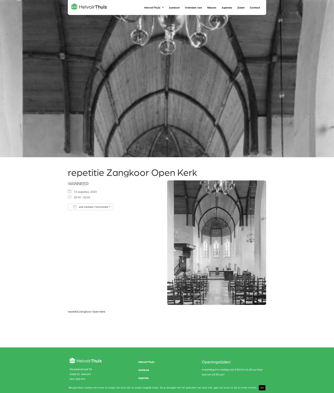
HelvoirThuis (152, 7)
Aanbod (174, 7)
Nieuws (211, 7)
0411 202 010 (77, 378)
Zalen (241, 7)
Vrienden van (193, 7)
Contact (255, 7)
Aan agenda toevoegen (93, 207)
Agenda (227, 7)
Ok (262, 387)
